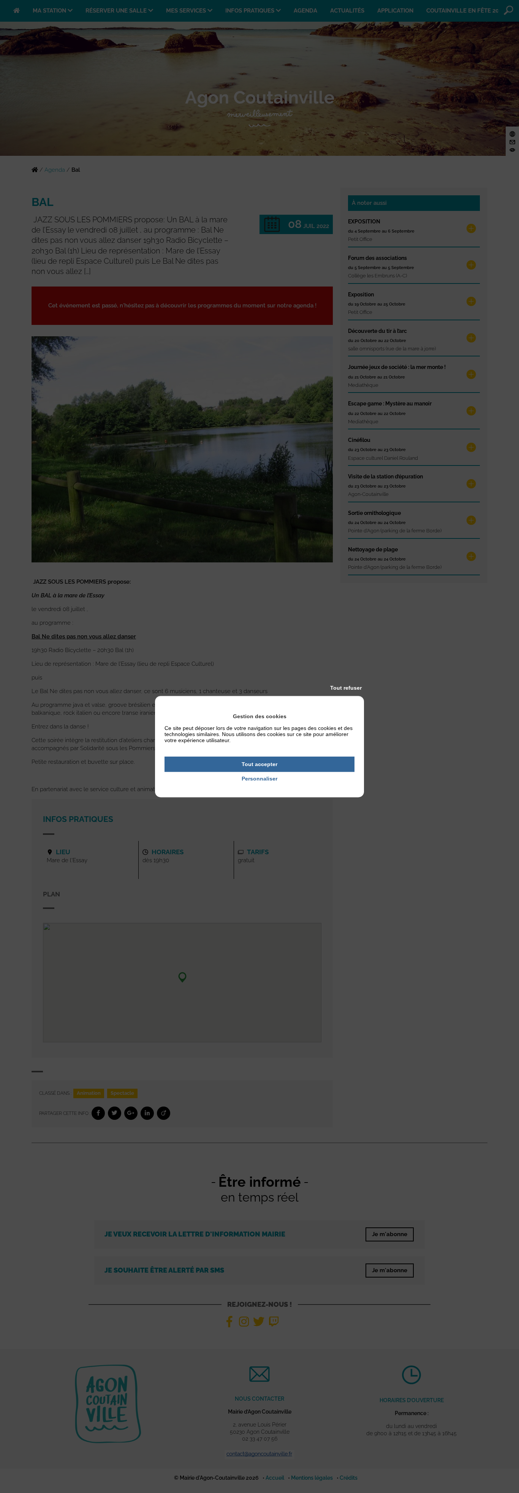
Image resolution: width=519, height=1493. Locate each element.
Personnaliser (259, 779)
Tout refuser (346, 688)
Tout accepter (259, 764)
